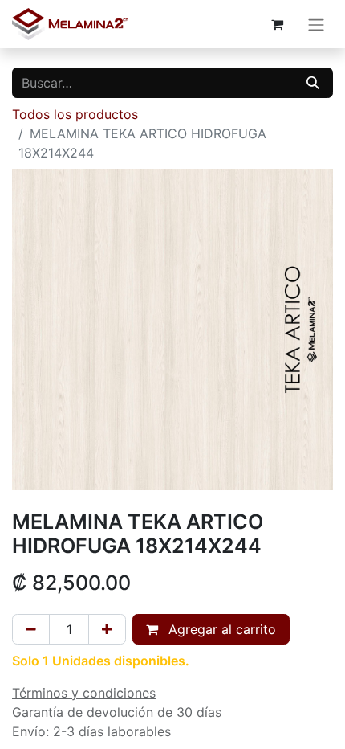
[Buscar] (313, 83)
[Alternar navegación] (316, 24)
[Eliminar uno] (31, 629)
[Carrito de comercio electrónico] (277, 24)
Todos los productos (75, 114)
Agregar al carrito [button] (220, 629)
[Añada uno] (107, 629)
